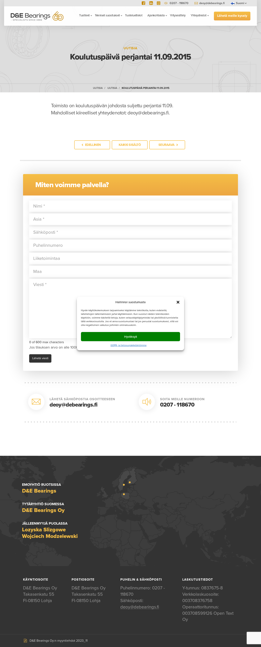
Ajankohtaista (156, 15)
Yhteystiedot (199, 15)
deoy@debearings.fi (212, 3)
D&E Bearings (37, 15)
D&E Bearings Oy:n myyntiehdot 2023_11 (58, 641)
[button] (178, 302)
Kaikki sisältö (130, 145)
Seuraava (166, 145)
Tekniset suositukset (107, 15)
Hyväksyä (130, 337)
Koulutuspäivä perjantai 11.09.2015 (145, 88)
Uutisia (98, 88)
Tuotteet (84, 15)
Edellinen (93, 145)
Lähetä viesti (40, 358)
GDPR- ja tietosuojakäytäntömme (129, 345)
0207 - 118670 (177, 404)
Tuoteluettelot (134, 15)
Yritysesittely (178, 15)
